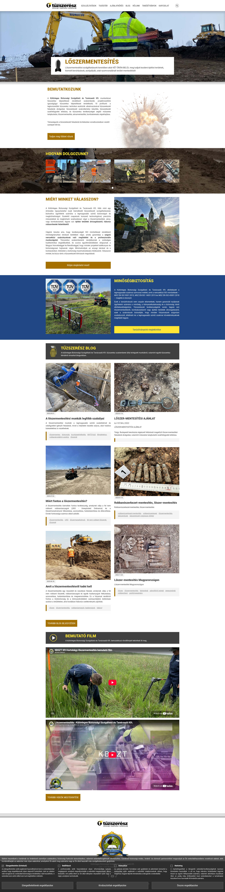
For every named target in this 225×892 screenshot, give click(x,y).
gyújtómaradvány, (136, 593)
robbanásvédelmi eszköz (59, 437)
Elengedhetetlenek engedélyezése (37, 885)
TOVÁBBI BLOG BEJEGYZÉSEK (61, 623)
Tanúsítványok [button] (149, 5)
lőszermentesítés (56, 520)
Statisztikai (122, 866)
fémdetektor (102, 435)
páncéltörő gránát (156, 591)
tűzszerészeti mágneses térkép (141, 516)
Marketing (178, 866)
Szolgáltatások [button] (88, 5)
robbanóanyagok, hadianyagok (83, 608)
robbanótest (122, 593)
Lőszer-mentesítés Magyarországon (136, 580)
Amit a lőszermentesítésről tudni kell (69, 586)
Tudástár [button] (103, 5)
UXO (66, 520)
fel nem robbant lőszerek (96, 520)
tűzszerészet (123, 516)
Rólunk (136, 5)
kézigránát (144, 591)
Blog (128, 5)
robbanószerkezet (150, 513)
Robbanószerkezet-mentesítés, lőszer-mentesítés (145, 502)
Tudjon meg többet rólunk (61, 136)
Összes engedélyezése (187, 885)
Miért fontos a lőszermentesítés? (66, 501)
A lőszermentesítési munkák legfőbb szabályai (75, 418)
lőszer (51, 608)
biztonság (65, 435)
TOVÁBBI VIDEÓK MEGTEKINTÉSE (63, 797)
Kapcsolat (164, 5)
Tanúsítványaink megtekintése (147, 329)
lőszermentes (54, 435)
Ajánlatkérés (116, 5)
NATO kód (91, 435)
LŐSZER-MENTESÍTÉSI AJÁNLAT (134, 418)
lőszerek (73, 437)
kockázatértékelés (78, 435)
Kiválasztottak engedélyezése (112, 885)
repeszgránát (170, 591)
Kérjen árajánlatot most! (78, 265)
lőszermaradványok (77, 520)
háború (99, 608)
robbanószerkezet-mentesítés (129, 513)
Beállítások (66, 866)
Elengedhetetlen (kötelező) (16, 866)
